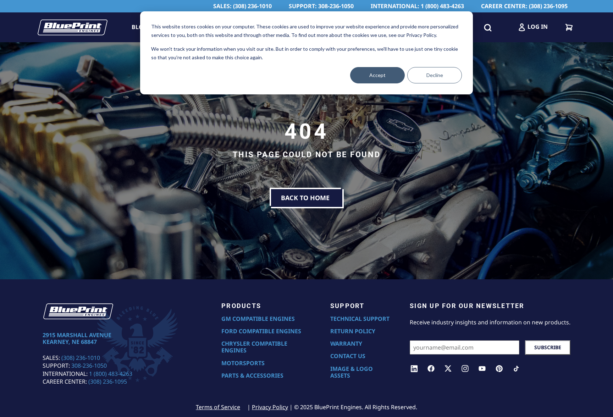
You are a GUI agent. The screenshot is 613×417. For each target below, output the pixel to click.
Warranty (346, 343)
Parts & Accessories (252, 375)
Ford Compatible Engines (261, 331)
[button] (488, 27)
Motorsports (243, 363)
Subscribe (547, 347)
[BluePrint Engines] (72, 27)
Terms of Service (218, 407)
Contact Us (347, 356)
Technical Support (360, 319)
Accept (377, 75)
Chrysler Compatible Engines (254, 347)
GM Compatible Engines (258, 319)
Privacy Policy (270, 407)
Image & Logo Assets (351, 372)
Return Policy (352, 331)
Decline (434, 75)
